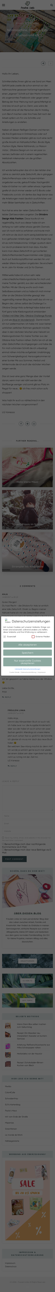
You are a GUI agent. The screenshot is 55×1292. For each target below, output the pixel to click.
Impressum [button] (42, 672)
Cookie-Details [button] (14, 672)
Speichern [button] (27, 652)
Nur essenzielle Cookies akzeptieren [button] (27, 662)
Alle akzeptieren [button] (27, 644)
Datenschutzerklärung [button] (29, 672)
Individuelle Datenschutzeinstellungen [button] (27, 669)
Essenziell (11, 636)
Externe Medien (43, 636)
